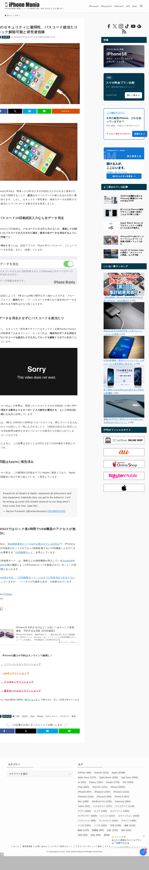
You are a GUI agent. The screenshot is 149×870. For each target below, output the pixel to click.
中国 (115, 825)
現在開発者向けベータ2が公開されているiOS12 (34, 544)
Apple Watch (108, 777)
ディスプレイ (108, 821)
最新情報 (5, 37)
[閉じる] (144, 836)
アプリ (84, 811)
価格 (129, 825)
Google (112, 782)
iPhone (40, 716)
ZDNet (8, 594)
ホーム (16, 846)
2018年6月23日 (56, 511)
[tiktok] (127, 26)
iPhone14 (86, 797)
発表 (96, 835)
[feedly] (139, 26)
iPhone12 (102, 792)
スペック (107, 816)
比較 (112, 830)
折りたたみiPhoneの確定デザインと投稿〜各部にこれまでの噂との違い (131, 211)
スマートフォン (128, 816)
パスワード (64, 716)
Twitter (84, 806)
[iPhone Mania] (22, 4)
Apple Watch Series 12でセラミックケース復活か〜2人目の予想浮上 (131, 225)
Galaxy (96, 782)
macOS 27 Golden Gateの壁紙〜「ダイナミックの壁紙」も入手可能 (132, 252)
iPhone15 (104, 797)
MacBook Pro (102, 801)
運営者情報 (27, 846)
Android (101, 773)
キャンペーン (119, 811)
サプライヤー (87, 816)
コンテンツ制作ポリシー (61, 846)
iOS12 (25, 716)
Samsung (123, 801)
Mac (83, 801)
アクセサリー (102, 806)
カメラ (100, 811)
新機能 (98, 830)
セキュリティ (51, 716)
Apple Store (87, 777)
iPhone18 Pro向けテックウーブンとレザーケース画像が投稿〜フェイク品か (132, 240)
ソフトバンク (87, 821)
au (82, 782)
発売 (83, 835)
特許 (126, 830)
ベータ (100, 825)
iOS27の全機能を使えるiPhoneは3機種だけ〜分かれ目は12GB (131, 198)
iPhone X (122, 797)
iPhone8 (84, 792)
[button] (15, 111)
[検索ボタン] (141, 6)
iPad (32, 716)
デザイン (128, 821)
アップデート (124, 806)
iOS (17, 716)
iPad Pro (99, 787)
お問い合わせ (41, 846)
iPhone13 (121, 792)
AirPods (84, 773)
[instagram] (121, 26)
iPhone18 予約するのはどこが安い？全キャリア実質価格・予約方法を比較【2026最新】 (45, 629)
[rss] (124, 31)
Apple (118, 773)
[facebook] (108, 26)
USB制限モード (24, 552)
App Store (129, 777)
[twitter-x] (114, 26)
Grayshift (67, 560)
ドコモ (84, 825)
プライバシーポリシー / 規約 (88, 846)
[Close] (2, 854)
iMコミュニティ (32, 699)
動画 (74, 716)
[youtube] (133, 26)
